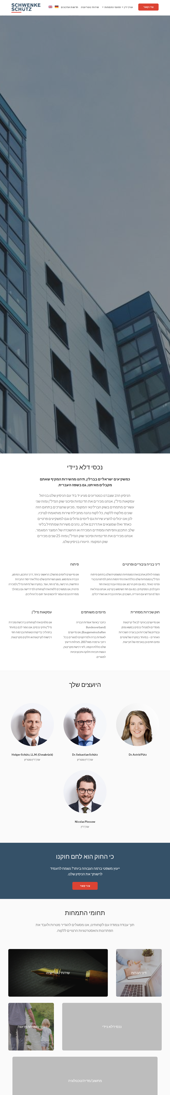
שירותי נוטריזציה (90, 7)
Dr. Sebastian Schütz (85, 754)
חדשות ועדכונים (69, 7)
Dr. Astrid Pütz (138, 754)
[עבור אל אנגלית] (50, 7)
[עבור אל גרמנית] (56, 7)
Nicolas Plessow (85, 821)
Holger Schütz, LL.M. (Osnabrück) (32, 754)
